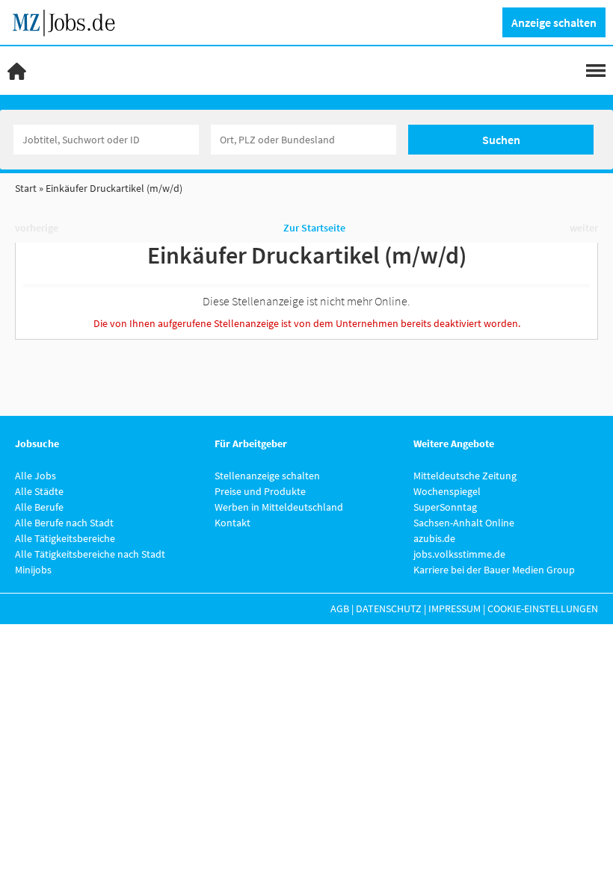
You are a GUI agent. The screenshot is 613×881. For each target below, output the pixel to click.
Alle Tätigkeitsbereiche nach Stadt (90, 554)
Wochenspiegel (447, 491)
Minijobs (33, 569)
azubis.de (434, 538)
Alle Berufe (39, 507)
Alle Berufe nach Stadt (64, 522)
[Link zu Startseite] (69, 21)
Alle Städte (39, 491)
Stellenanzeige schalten (267, 475)
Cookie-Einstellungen (542, 608)
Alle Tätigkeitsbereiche (65, 538)
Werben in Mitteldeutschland (279, 507)
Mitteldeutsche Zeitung (465, 475)
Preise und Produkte (260, 491)
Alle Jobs (35, 475)
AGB (339, 608)
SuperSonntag (445, 507)
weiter (584, 227)
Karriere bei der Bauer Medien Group (494, 569)
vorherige (36, 227)
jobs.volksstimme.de (459, 554)
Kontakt (232, 522)
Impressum (454, 608)
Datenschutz (389, 608)
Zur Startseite (314, 227)
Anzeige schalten (554, 22)
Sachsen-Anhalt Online (463, 522)
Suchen (501, 139)
